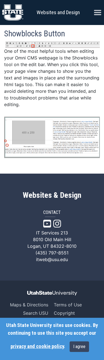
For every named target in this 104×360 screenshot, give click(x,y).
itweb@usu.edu (52, 259)
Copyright (64, 313)
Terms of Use (68, 305)
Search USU (35, 313)
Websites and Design (58, 12)
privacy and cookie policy (37, 346)
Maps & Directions (29, 305)
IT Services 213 (52, 233)
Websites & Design (52, 195)
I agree (79, 346)
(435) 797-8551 (52, 253)
